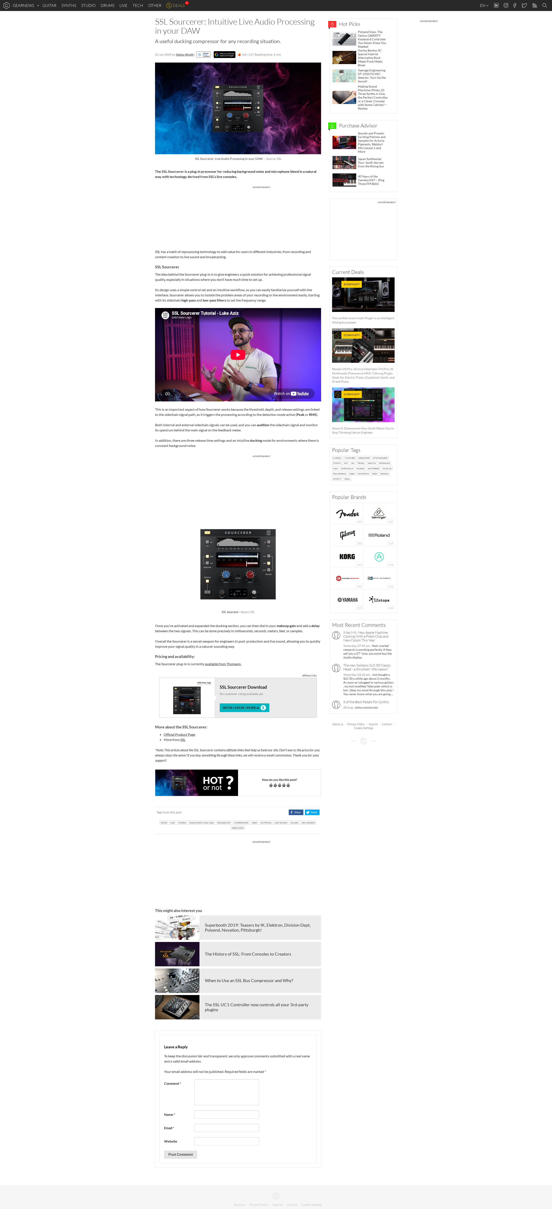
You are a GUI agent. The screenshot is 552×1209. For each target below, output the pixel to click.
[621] (379, 513)
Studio (88, 5)
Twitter (524, 5)
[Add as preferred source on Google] (224, 54)
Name (169, 1114)
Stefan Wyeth (185, 54)
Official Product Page (179, 734)
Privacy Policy (356, 724)
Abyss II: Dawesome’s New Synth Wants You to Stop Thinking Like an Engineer (363, 413)
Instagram (506, 5)
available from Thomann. (223, 664)
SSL (182, 739)
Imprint (373, 724)
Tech (138, 5)
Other (154, 5)
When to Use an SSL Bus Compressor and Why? (249, 980)
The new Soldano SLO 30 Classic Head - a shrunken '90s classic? (367, 667)
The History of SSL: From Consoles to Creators (248, 953)
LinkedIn (496, 5)
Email (169, 1128)
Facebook (514, 5)
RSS (534, 5)
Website (170, 1141)
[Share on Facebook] (296, 812)
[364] (379, 556)
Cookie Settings (363, 728)
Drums (107, 5)
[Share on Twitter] (312, 812)
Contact (387, 724)
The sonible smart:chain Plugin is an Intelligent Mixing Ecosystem (363, 303)
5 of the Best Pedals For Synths (366, 702)
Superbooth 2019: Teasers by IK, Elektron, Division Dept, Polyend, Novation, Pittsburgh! (257, 927)
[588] (347, 535)
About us (337, 724)
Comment (172, 1083)
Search (545, 5)
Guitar (49, 5)
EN (483, 5)
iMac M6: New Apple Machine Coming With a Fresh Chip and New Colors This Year (366, 636)
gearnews (23, 5)
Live (123, 5)
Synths (68, 5)
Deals (179, 5)
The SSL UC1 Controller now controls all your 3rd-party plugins (256, 1007)
